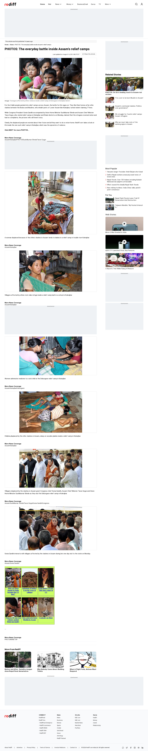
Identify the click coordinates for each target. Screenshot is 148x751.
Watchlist (78, 725)
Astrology (60, 736)
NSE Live (77, 720)
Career (95, 723)
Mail (49, 4)
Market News (79, 723)
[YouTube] (138, 748)
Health (95, 717)
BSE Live (77, 717)
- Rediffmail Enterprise (45, 723)
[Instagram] (135, 748)
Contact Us (73, 747)
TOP (15, 639)
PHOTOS (20, 140)
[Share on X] (127, 748)
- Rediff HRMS (43, 728)
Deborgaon (20, 388)
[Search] (136, 4)
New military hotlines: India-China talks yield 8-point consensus (124, 189)
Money (69, 4)
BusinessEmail (82, 4)
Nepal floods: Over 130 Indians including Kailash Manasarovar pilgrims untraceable (124, 181)
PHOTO (7, 639)
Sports (59, 725)
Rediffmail (42, 717)
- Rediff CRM (42, 730)
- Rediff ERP (42, 733)
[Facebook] (131, 748)
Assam (7, 140)
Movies (59, 723)
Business (60, 720)
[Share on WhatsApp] (123, 748)
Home (42, 4)
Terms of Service (45, 747)
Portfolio (77, 728)
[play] (124, 224)
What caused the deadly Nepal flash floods (123, 185)
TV (100, 4)
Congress (45, 503)
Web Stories (110, 214)
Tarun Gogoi (41, 140)
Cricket (59, 728)
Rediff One (42, 720)
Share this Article (89, 54)
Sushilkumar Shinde (30, 140)
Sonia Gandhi (37, 503)
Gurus (93, 4)
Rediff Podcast (61, 738)
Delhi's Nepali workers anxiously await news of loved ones (124, 176)
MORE (12, 639)
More (107, 4)
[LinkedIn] (142, 748)
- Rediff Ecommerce (44, 725)
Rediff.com (89, 747)
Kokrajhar (13, 140)
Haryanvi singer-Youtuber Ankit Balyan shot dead (125, 172)
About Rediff (8, 747)
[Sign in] (141, 4)
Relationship (97, 725)
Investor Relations (59, 747)
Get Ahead (60, 730)
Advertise (19, 747)
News (57, 4)
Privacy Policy (31, 747)
